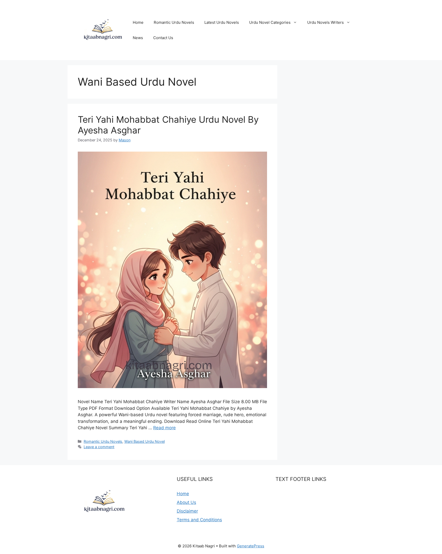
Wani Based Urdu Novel (144, 441)
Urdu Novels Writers (325, 22)
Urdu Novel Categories (270, 22)
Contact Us (163, 37)
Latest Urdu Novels (221, 22)
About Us (186, 502)
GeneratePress (250, 546)
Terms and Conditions (199, 519)
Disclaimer (187, 511)
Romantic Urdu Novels (174, 22)
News (138, 37)
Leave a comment (99, 447)
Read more (164, 427)
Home (138, 22)
